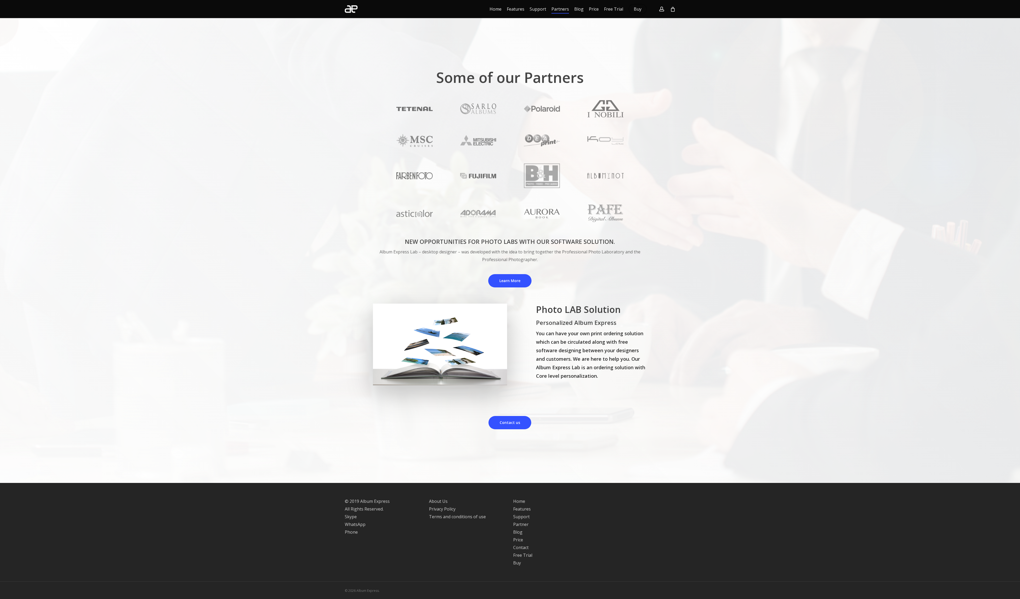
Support (521, 517)
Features (522, 509)
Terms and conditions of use (457, 517)
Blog (517, 532)
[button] (510, 280)
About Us (438, 501)
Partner (521, 524)
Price (518, 540)
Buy (517, 563)
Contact (521, 547)
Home (519, 501)
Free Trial (522, 555)
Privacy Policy (442, 509)
